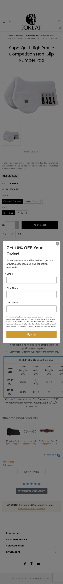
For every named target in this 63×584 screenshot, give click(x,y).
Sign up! (31, 334)
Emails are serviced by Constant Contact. (42, 326)
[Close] (57, 243)
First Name (12, 288)
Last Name (12, 302)
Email (9, 274)
